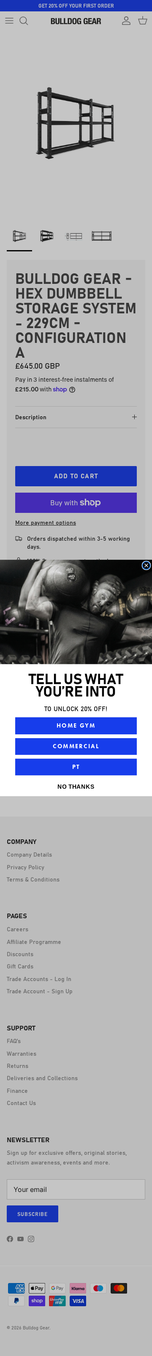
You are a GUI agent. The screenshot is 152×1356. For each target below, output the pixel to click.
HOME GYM (76, 726)
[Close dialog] (146, 565)
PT (76, 767)
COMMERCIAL (76, 746)
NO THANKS (75, 786)
